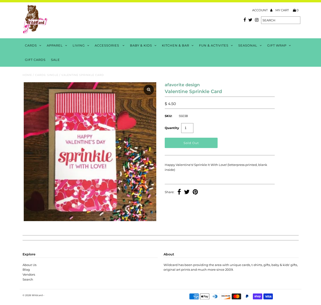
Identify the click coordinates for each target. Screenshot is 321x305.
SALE (55, 60)
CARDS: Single (46, 75)
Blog (26, 269)
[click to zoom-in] (149, 90)
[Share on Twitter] (187, 192)
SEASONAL (247, 45)
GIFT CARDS (35, 60)
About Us (29, 265)
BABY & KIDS (141, 45)
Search (28, 279)
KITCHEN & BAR (175, 45)
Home (27, 75)
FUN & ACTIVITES (213, 45)
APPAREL (55, 45)
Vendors (29, 274)
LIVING (79, 45)
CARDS (31, 45)
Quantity (172, 128)
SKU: (168, 116)
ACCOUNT (260, 10)
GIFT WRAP (276, 45)
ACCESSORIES (107, 45)
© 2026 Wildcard (33, 295)
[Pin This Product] (195, 192)
